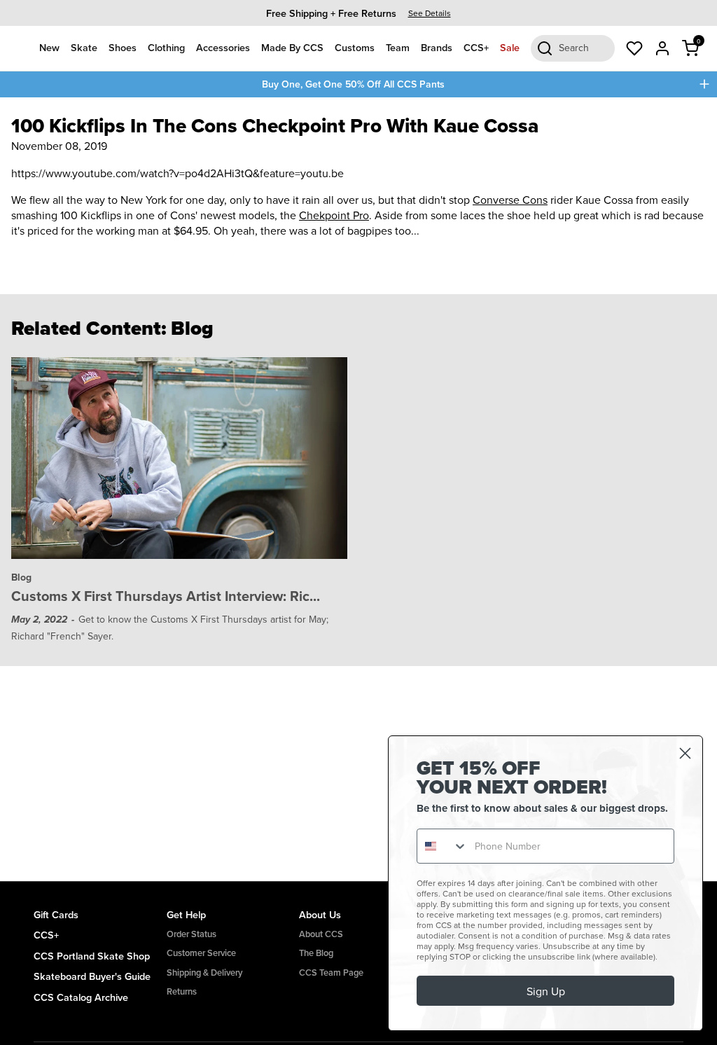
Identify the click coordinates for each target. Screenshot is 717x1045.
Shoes (123, 47)
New (49, 47)
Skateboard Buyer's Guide (92, 976)
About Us (320, 914)
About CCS (321, 934)
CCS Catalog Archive (81, 997)
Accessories (223, 47)
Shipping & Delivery (204, 972)
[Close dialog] (685, 753)
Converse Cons (510, 199)
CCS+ (476, 47)
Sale (510, 47)
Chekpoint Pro (334, 215)
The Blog (316, 953)
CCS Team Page (331, 972)
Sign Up (546, 991)
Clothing (166, 47)
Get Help (186, 914)
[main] (358, 489)
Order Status (191, 934)
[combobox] (442, 846)
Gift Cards (56, 914)
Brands (436, 47)
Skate (84, 47)
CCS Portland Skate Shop (92, 955)
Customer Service (201, 953)
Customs (355, 47)
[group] (358, 13)
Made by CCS (292, 47)
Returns (182, 991)
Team (398, 47)
